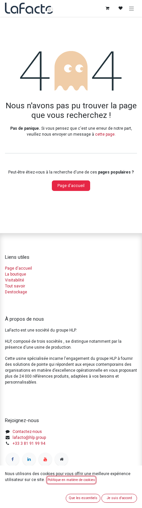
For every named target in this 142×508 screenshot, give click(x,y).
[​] (12, 459)
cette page (105, 134)
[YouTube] (45, 459)
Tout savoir (15, 286)
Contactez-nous (27, 431)
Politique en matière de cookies (71, 480)
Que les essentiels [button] (83, 498)
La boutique (15, 274)
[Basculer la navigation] (131, 8)
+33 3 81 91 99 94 (29, 443)
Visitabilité (14, 280)
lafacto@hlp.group (29, 437)
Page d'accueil (71, 185)
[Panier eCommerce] (107, 8)
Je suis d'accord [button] (119, 498)
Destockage (16, 292)
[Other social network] (61, 459)
